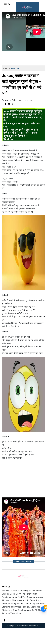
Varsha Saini (11, 100)
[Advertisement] (23, 479)
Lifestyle (15, 68)
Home (5, 68)
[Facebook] (4, 620)
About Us (6, 587)
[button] (5, 4)
